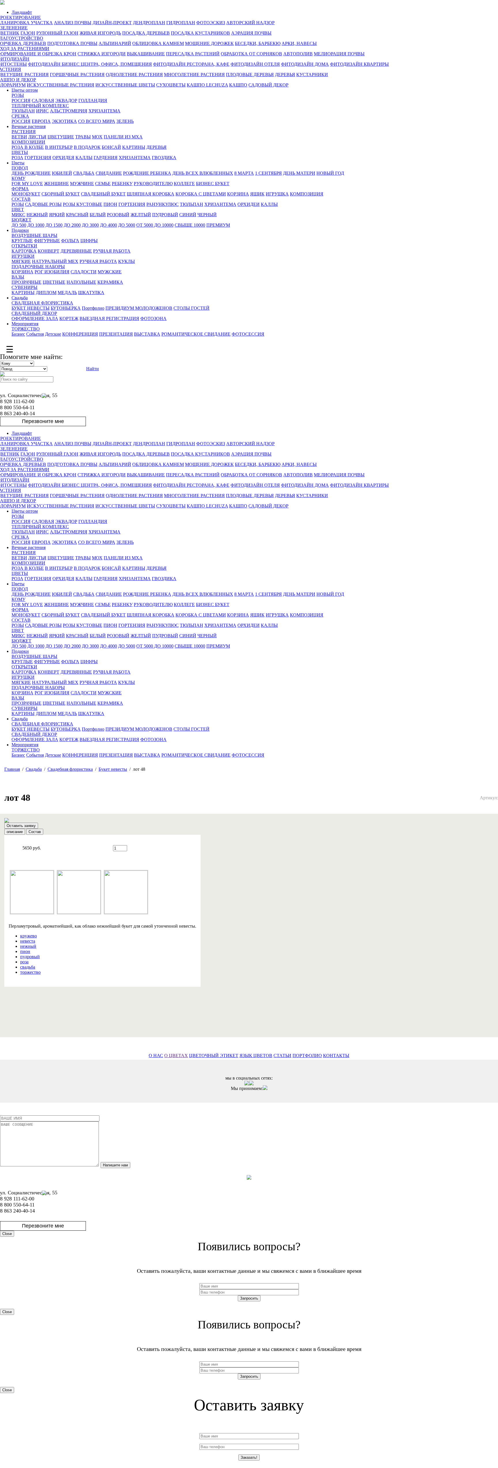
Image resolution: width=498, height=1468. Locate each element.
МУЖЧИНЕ (82, 183)
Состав (35, 832)
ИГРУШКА (277, 193)
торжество (30, 972)
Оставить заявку (21, 826)
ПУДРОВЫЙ (165, 214)
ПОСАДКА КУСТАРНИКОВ (200, 33)
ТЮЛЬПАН (23, 110)
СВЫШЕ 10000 (190, 225)
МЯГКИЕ (21, 261)
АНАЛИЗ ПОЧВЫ (72, 22)
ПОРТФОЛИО (307, 1055)
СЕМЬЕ (103, 183)
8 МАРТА (244, 173)
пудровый (30, 956)
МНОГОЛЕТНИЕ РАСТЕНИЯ (194, 74)
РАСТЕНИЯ (24, 131)
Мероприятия (25, 323)
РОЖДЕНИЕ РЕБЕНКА (147, 173)
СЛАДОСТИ (84, 271)
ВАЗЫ (18, 277)
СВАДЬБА (84, 173)
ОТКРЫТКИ (24, 245)
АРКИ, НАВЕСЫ (299, 43)
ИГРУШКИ (23, 256)
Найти (92, 368)
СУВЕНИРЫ (24, 287)
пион (25, 951)
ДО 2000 (72, 225)
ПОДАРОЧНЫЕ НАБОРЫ (38, 266)
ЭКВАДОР (66, 100)
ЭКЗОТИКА (64, 121)
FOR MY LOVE (27, 183)
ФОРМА (20, 188)
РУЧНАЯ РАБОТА (112, 251)
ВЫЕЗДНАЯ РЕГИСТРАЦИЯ (109, 318)
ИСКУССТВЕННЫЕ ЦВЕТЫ (125, 84)
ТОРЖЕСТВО (26, 328)
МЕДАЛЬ (67, 292)
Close (7, 1234)
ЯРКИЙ (57, 214)
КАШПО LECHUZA (207, 84)
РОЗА (17, 157)
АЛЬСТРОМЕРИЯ (68, 110)
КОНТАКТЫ (336, 1055)
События (35, 334)
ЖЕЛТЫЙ (141, 214)
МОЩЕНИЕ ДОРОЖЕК (209, 43)
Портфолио (93, 308)
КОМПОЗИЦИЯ (306, 193)
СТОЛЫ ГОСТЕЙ (191, 308)
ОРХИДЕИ (248, 204)
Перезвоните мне (43, 421)
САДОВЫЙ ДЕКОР (268, 84)
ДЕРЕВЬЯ (285, 74)
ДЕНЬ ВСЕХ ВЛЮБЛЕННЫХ (202, 173)
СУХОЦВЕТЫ (171, 84)
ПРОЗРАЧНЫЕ (27, 282)
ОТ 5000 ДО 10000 (154, 225)
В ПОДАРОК (87, 147)
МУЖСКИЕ (110, 271)
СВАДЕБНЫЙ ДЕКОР (34, 313)
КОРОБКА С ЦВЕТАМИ (201, 193)
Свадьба (20, 297)
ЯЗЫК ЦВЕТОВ (255, 1055)
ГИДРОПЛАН (180, 22)
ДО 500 (19, 225)
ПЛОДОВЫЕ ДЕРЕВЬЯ (250, 74)
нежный (28, 946)
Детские (53, 334)
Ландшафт (22, 12)
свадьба (27, 967)
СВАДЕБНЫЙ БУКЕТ (103, 193)
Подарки (20, 230)
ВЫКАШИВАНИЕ (146, 53)
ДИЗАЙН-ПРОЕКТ (112, 22)
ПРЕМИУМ (218, 225)
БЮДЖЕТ (21, 219)
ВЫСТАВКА (147, 334)
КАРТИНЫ (133, 147)
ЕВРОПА (41, 121)
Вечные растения (29, 126)
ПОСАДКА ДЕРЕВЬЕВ (146, 33)
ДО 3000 (90, 225)
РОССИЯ (21, 100)
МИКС (18, 214)
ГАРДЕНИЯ (106, 157)
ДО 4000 (108, 225)
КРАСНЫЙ (77, 214)
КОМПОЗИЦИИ (28, 142)
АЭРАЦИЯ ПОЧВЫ (251, 33)
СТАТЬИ (282, 1055)
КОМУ (18, 178)
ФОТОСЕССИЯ (248, 334)
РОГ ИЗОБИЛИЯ (52, 271)
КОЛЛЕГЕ (184, 183)
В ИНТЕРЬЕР (59, 147)
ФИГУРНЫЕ (47, 240)
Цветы (18, 162)
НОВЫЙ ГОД (330, 173)
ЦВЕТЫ (20, 152)
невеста (27, 941)
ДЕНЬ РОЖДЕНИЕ (31, 173)
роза (24, 961)
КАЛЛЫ (84, 157)
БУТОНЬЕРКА (66, 308)
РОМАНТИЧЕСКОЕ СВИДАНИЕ (196, 334)
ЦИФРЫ (89, 240)
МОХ (97, 136)
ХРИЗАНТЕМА (104, 110)
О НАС (156, 1055)
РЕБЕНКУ (122, 183)
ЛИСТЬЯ (37, 136)
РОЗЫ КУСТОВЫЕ (82, 204)
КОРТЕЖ (68, 318)
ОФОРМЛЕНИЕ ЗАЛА (35, 318)
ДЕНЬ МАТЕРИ (299, 173)
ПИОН (110, 204)
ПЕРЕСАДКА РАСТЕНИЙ (193, 53)
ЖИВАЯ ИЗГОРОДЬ (100, 33)
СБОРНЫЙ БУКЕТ (61, 193)
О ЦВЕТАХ (176, 1055)
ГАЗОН (27, 33)
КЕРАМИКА (110, 282)
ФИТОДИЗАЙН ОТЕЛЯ (255, 64)
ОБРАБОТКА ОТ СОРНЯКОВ (251, 53)
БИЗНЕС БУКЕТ (212, 183)
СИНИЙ (187, 214)
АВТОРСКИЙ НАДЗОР (250, 22)
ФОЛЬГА (70, 240)
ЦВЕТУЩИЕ (61, 136)
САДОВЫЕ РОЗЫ (43, 204)
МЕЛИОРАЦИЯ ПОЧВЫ (339, 53)
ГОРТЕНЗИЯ (37, 157)
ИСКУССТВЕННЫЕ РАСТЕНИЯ (60, 84)
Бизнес (18, 334)
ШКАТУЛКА (91, 292)
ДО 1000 (35, 225)
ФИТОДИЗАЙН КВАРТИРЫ (359, 64)
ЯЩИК (257, 193)
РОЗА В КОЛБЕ (28, 147)
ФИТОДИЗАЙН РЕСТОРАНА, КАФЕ (191, 64)
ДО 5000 (126, 225)
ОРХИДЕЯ (63, 157)
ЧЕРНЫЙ (207, 214)
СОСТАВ (21, 199)
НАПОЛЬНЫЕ (81, 282)
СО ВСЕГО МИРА (96, 121)
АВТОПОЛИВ (298, 53)
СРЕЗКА (20, 116)
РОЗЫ (18, 95)
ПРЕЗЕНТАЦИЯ (116, 334)
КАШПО (238, 84)
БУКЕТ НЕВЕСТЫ (31, 308)
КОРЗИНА (238, 193)
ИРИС (42, 110)
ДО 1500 (54, 225)
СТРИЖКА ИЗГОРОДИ (102, 53)
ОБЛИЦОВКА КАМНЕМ (158, 43)
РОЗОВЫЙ (118, 214)
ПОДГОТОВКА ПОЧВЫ (72, 43)
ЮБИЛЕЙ (62, 173)
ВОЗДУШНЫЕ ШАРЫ (34, 235)
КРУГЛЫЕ (22, 240)
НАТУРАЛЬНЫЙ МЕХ (55, 261)
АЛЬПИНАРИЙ (115, 43)
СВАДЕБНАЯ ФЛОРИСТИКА (42, 302)
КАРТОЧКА (24, 251)
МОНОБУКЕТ (26, 193)
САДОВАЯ (43, 100)
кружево (28, 935)
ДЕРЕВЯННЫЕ (76, 251)
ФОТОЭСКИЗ (210, 22)
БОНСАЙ (111, 147)
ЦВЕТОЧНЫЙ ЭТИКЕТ (213, 1055)
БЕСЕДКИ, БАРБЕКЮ (257, 43)
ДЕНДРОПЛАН (149, 22)
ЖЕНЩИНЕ (56, 183)
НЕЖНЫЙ (37, 214)
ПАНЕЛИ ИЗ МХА (123, 136)
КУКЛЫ (126, 261)
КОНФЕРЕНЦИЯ (80, 334)
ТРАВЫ (83, 136)
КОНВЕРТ (48, 251)
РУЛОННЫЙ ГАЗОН (57, 33)
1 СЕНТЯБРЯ (268, 173)
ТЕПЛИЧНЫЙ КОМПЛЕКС (40, 105)
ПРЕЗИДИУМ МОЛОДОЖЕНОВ (138, 308)
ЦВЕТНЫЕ (54, 282)
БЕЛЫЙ (98, 214)
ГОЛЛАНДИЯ (92, 100)
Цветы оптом (25, 90)
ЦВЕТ (18, 209)
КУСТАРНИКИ (312, 74)
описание (15, 832)
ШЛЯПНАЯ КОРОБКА (150, 193)
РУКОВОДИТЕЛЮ (153, 183)
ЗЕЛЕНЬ (125, 121)
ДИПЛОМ (46, 292)
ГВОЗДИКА (164, 157)
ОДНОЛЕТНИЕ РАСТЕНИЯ (134, 74)
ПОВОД (20, 168)
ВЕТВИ (19, 136)
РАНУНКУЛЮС (162, 204)
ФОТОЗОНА (153, 318)
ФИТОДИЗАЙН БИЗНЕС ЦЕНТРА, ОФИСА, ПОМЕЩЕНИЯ (90, 64)
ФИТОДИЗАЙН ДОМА (305, 64)
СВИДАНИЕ (109, 173)
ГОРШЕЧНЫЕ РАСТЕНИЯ (77, 74)
